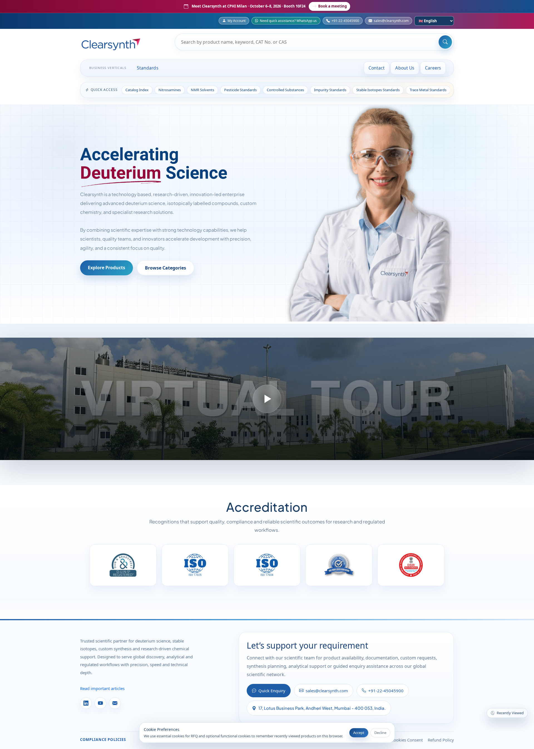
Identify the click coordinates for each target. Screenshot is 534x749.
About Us (404, 68)
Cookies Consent (407, 740)
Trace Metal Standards (428, 89)
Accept (358, 732)
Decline (380, 732)
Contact (377, 68)
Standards (148, 68)
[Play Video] (267, 399)
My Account (237, 20)
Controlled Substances (285, 89)
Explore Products (106, 268)
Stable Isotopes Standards (378, 89)
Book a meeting (332, 6)
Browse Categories (165, 268)
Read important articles (102, 688)
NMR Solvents (202, 89)
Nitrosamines (170, 89)
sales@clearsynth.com (391, 20)
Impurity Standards (330, 89)
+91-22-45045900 (345, 20)
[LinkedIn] (86, 703)
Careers (433, 68)
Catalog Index (137, 89)
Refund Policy (441, 740)
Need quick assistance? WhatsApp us (288, 20)
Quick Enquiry (271, 690)
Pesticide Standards (240, 89)
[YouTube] (100, 703)
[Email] (115, 703)
